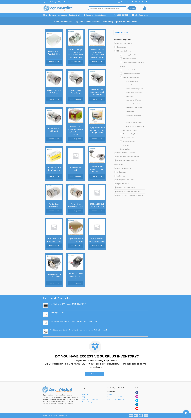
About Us (66, 2)
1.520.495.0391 (122, 15)
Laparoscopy (63, 15)
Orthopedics (88, 15)
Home (56, 22)
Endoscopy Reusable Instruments (133, 55)
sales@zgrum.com (141, 15)
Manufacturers (100, 15)
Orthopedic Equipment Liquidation (129, 191)
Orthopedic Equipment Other (127, 187)
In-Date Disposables (124, 43)
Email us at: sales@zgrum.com (118, 397)
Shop (45, 15)
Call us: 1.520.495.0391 (116, 399)
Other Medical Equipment (126, 153)
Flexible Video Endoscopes (131, 70)
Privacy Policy (87, 402)
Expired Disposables (124, 168)
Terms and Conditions (90, 399)
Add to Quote (54, 62)
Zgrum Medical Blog (49, 2)
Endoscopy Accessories (90, 22)
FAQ (59, 2)
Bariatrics (52, 15)
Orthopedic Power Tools (125, 180)
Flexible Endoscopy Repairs (128, 130)
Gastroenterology (75, 15)
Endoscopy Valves (131, 119)
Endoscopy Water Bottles (133, 104)
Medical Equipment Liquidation (128, 157)
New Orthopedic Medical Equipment (130, 195)
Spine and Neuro (123, 184)
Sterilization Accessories (133, 115)
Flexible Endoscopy (69, 22)
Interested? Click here (94, 374)
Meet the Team (87, 392)
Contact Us (124, 2)
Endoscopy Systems (129, 58)
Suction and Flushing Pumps (135, 88)
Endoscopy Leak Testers (133, 100)
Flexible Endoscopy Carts (134, 122)
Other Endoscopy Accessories (135, 126)
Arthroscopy (121, 176)
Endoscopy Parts (125, 149)
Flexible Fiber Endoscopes (131, 73)
